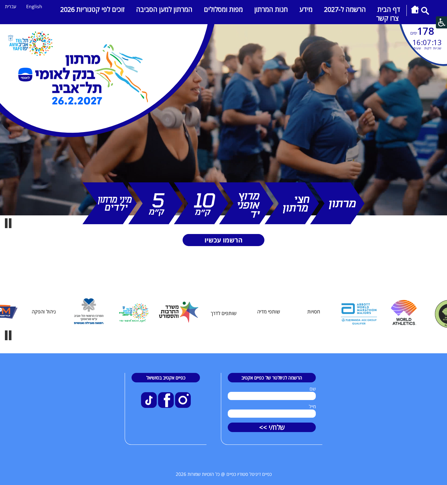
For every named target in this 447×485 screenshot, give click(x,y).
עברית (10, 6)
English (34, 6)
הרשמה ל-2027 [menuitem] (345, 9)
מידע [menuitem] (306, 9)
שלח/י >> (272, 427)
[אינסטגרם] (182, 406)
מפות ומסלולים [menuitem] (223, 9)
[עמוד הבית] (415, 13)
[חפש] (425, 13)
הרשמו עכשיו (223, 240)
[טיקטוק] (149, 406)
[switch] (8, 223)
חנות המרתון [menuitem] (271, 9)
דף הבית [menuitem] (388, 9)
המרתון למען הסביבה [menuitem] (164, 9)
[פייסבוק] (165, 406)
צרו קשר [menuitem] (387, 18)
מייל (312, 406)
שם (313, 389)
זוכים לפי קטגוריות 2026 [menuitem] (92, 9)
